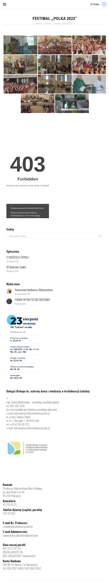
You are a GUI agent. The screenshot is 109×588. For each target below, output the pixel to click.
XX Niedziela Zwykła (16, 267)
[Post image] (9, 291)
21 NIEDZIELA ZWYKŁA (17, 257)
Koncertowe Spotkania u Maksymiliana (34, 290)
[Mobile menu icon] (4, 4)
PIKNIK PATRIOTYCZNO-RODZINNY (32, 299)
